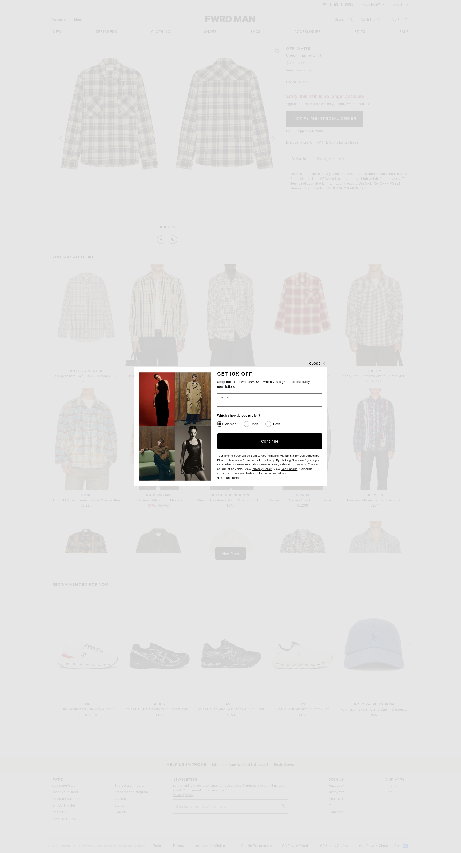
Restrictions (289, 469)
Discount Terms (229, 477)
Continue (270, 441)
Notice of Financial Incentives (266, 473)
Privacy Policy (262, 469)
